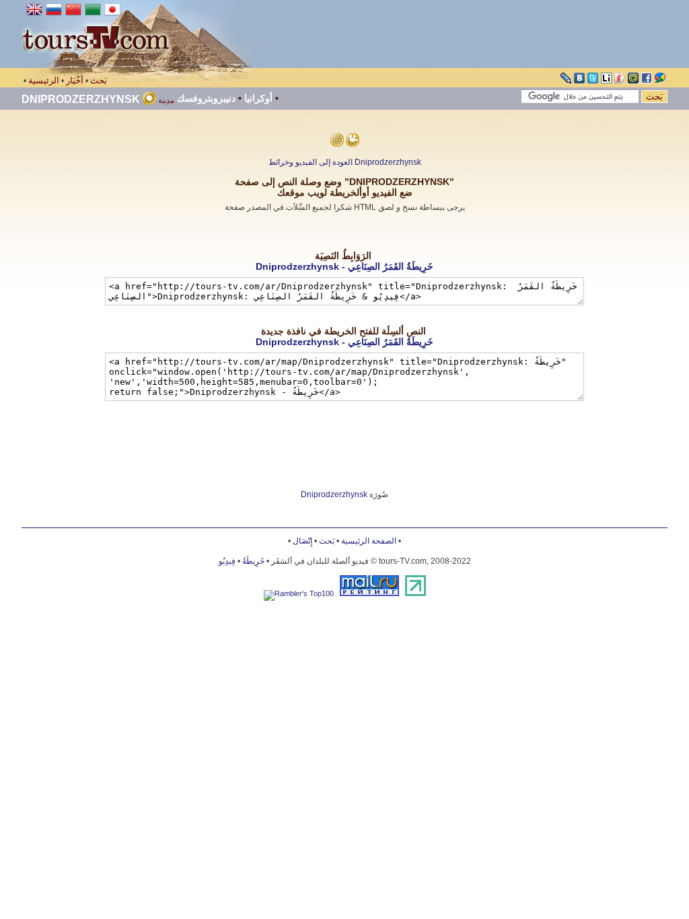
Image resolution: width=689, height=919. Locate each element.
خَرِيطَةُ (253, 561)
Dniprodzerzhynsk (81, 99)
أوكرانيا (258, 98)
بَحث (98, 80)
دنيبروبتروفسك (206, 98)
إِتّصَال (302, 541)
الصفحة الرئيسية (368, 541)
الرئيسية (43, 80)
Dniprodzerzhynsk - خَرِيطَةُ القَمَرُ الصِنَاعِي (344, 266)
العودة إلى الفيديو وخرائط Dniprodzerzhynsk (344, 162)
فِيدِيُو (227, 561)
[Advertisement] (344, 232)
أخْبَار (74, 80)
